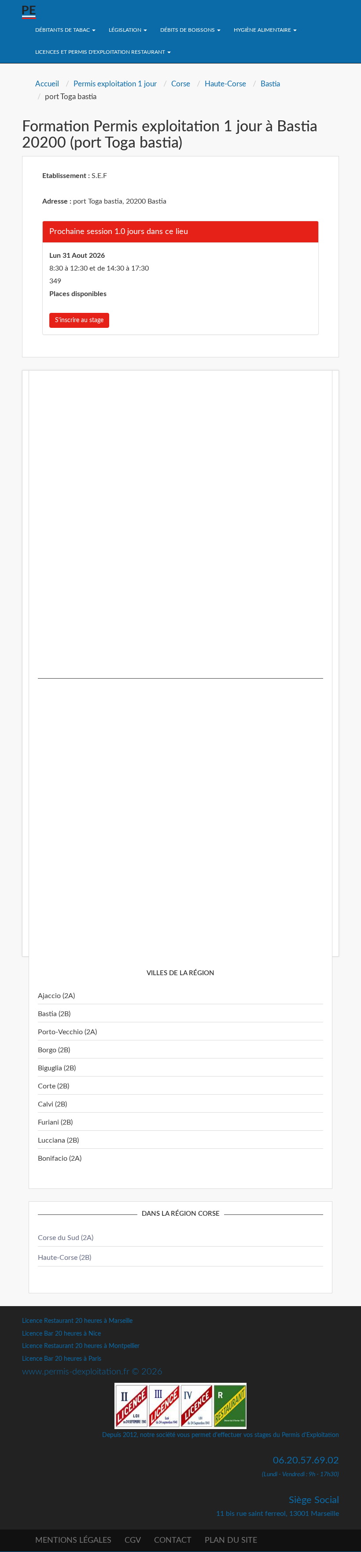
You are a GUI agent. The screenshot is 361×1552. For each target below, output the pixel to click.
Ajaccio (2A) (56, 995)
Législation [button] (126, 30)
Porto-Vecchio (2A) (67, 1032)
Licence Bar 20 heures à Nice (61, 1334)
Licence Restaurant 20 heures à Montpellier (81, 1346)
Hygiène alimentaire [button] (263, 30)
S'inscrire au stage (79, 320)
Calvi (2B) (52, 1104)
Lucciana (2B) (58, 1140)
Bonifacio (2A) (59, 1158)
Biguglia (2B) (57, 1068)
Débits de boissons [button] (188, 30)
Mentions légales (73, 1541)
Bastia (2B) (54, 1013)
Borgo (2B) (54, 1050)
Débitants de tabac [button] (63, 30)
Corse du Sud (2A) (65, 1237)
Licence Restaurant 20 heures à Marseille (77, 1321)
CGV (133, 1541)
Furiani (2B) (55, 1122)
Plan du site (231, 1541)
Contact (173, 1541)
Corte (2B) (53, 1086)
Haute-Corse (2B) (64, 1257)
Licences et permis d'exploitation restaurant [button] (100, 52)
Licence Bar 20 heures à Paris (61, 1359)
